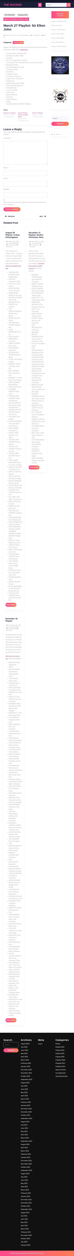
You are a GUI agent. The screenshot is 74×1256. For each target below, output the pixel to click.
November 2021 (26, 1203)
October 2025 (25, 1076)
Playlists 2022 (60, 1066)
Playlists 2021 (23, 15)
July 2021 (24, 1216)
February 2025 (26, 1102)
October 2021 (25, 1206)
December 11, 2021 (38, 241)
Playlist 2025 (60, 1053)
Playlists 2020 (60, 1060)
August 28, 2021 (13, 241)
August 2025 (25, 1083)
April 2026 (24, 1057)
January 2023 (25, 1157)
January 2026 (25, 1066)
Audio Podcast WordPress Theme (21, 1253)
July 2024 (24, 1125)
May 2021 (24, 1222)
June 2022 (24, 1180)
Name (6, 167)
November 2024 (26, 1112)
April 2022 (24, 1186)
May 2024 (24, 1131)
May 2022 (24, 1183)
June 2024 (24, 1128)
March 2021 (25, 1229)
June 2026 (24, 1050)
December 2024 (26, 1109)
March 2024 (25, 1138)
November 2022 (26, 1164)
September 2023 (26, 1141)
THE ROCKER (13, 4)
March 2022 (25, 1190)
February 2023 (26, 1154)
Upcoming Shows (62, 1076)
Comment (7, 138)
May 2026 (24, 1053)
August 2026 (25, 1044)
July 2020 (24, 1242)
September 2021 (26, 1209)
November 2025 (26, 1073)
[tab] (40, 5)
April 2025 (24, 1096)
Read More (11, 605)
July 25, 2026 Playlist (57, 34)
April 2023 (24, 1147)
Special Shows (61, 1070)
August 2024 (25, 1121)
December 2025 (26, 1070)
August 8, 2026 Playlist (58, 29)
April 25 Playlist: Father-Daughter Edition (23, 114)
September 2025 (26, 1079)
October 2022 (25, 1167)
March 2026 (25, 1060)
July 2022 (24, 1177)
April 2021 (24, 1225)
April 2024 (24, 1134)
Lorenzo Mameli (24, 35)
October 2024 (25, 1115)
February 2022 (26, 1193)
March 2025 (25, 1099)
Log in (40, 1044)
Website (6, 189)
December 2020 (26, 1235)
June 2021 (24, 1219)
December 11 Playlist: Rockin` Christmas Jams (36, 235)
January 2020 (25, 1245)
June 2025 (24, 1089)
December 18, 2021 (14, 625)
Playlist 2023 (60, 1047)
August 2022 (25, 1173)
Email (5, 178)
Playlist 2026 (60, 1057)
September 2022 (26, 1170)
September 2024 (26, 1118)
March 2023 (25, 1151)
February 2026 (26, 1063)
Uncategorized (61, 1073)
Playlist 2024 (60, 1050)
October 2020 (25, 1238)
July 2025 (24, 1086)
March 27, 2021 (10, 35)
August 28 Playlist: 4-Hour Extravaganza (12, 235)
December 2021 (26, 1199)
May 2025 (24, 1092)
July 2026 (24, 1047)
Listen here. (24, 49)
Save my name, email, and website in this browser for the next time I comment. (24, 203)
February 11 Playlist (9, 113)
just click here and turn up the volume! (36, 266)
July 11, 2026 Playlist (57, 38)
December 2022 (26, 1160)
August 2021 (25, 1212)
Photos (58, 1044)
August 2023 (25, 1144)
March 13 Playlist (37, 113)
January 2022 (25, 1196)
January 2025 (25, 1105)
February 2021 (26, 1232)
